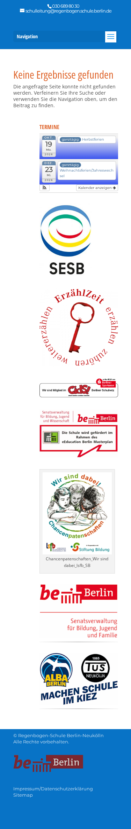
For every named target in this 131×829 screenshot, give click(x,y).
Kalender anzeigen (95, 187)
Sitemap (23, 795)
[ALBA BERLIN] (78, 703)
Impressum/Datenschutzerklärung (53, 788)
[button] (44, 188)
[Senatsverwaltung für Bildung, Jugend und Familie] (78, 636)
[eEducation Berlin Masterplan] (78, 455)
